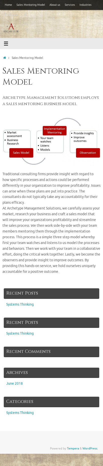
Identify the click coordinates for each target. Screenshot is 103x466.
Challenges (11, 15)
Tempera (73, 448)
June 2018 (14, 383)
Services (70, 5)
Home (8, 5)
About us (55, 5)
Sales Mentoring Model (30, 5)
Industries (86, 5)
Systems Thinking (20, 304)
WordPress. (90, 448)
